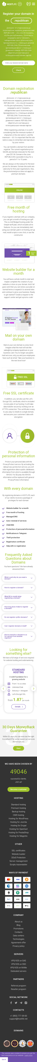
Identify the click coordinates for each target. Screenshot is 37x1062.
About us (18, 921)
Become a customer (18, 789)
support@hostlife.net (18, 1019)
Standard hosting (18, 804)
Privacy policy (18, 946)
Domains (18, 1030)
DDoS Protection (18, 857)
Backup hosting (18, 811)
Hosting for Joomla (18, 822)
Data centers (18, 935)
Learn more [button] (28, 1055)
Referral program (18, 985)
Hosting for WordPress (18, 818)
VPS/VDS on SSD (18, 964)
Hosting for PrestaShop (18, 832)
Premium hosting (18, 808)
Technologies (18, 939)
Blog (18, 925)
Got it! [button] (4, 1059)
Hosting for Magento (18, 836)
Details (17, 707)
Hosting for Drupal (18, 825)
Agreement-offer (18, 942)
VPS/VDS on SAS (18, 960)
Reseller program (18, 989)
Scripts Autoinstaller (18, 864)
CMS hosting (18, 815)
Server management (19, 861)
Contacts (18, 932)
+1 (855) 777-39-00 (18, 1016)
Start (18, 748)
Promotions (18, 928)
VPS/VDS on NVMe (18, 967)
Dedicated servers (18, 971)
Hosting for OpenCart (18, 829)
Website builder (18, 854)
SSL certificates (18, 850)
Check (18, 70)
